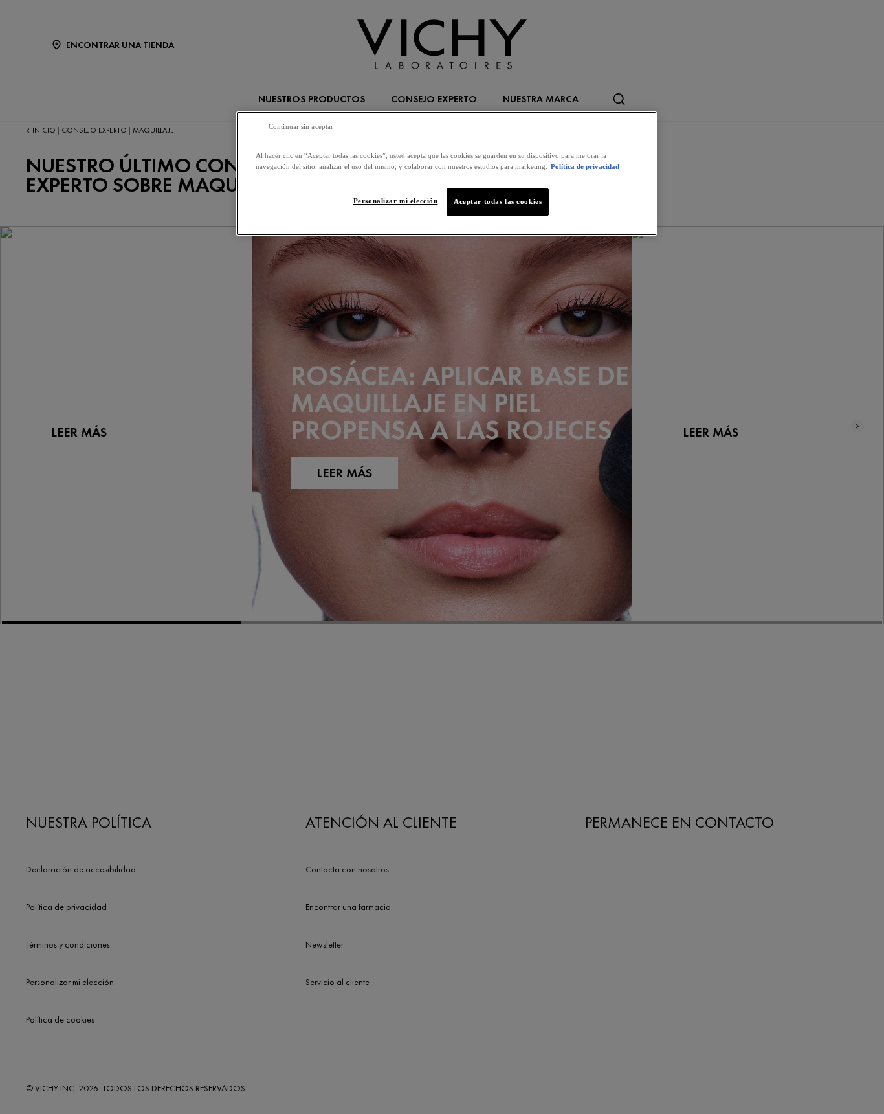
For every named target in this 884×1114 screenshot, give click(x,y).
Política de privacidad (585, 166)
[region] (446, 173)
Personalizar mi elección (395, 201)
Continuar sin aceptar (301, 126)
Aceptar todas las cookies (498, 201)
